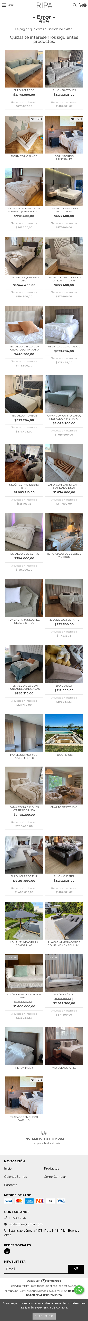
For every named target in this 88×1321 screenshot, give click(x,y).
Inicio (8, 1168)
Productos (51, 1168)
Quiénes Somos (15, 1177)
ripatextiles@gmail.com (26, 1224)
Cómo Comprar (55, 1177)
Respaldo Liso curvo (24, 553)
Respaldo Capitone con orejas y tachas (64, 279)
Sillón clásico (24, 90)
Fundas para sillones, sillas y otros (24, 621)
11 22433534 (17, 1218)
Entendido (44, 1316)
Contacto (10, 1185)
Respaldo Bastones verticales (64, 210)
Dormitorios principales (64, 158)
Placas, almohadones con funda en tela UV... (64, 944)
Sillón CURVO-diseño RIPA (24, 486)
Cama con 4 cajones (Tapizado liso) (24, 809)
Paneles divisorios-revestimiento (24, 756)
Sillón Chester (64, 876)
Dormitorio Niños (24, 156)
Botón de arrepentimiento (44, 1295)
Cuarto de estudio (64, 807)
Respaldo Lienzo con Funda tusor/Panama (24, 348)
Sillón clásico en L (24, 876)
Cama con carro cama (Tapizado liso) (63, 486)
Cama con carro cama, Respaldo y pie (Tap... (64, 417)
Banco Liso (64, 685)
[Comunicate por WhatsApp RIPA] (79, 1289)
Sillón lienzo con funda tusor (24, 996)
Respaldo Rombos (24, 415)
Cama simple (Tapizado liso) (24, 279)
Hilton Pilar (24, 1067)
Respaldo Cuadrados (64, 346)
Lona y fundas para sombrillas (24, 944)
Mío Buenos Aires (64, 1067)
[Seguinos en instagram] (7, 1251)
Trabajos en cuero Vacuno (24, 1118)
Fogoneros (63, 754)
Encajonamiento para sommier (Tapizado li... (24, 210)
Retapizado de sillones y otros (64, 555)
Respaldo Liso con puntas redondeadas (24, 687)
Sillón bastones (64, 90)
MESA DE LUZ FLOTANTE (64, 619)
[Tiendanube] (44, 1282)
